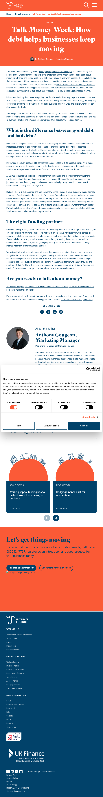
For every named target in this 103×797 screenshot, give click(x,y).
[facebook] (42, 312)
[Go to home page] (14, 5)
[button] (56, 518)
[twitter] (48, 312)
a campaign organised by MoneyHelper (55, 71)
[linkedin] (55, 312)
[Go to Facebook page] (8, 771)
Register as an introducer (21, 568)
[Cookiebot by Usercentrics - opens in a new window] (88, 369)
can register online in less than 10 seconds (73, 296)
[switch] (39, 408)
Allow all (84, 426)
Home (8, 14)
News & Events (21, 14)
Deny (18, 426)
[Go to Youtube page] (21, 771)
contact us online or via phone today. (77, 299)
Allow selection (51, 426)
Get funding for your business (56, 568)
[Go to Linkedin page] (12, 771)
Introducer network (73, 233)
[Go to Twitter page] (16, 771)
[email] (61, 312)
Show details (88, 417)
